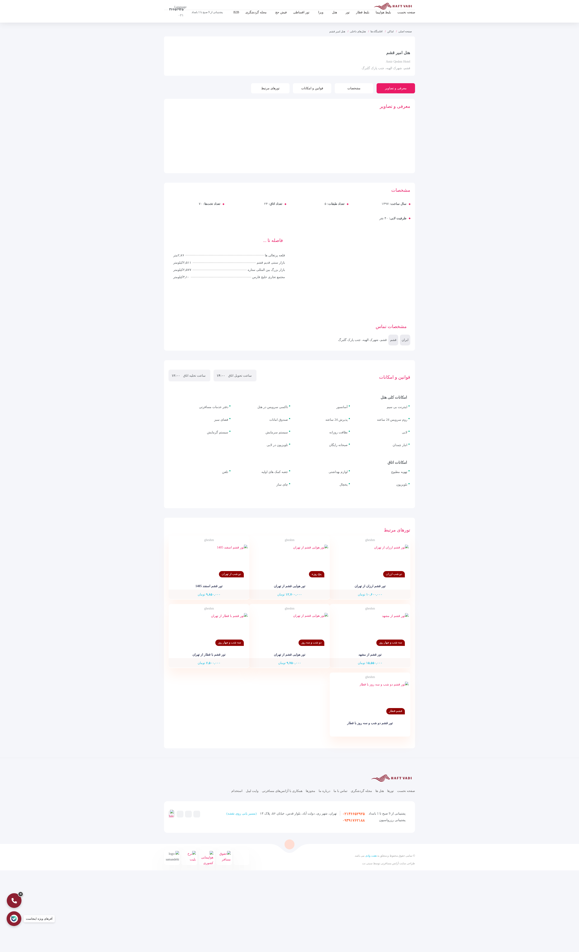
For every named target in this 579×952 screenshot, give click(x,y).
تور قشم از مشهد (370, 654)
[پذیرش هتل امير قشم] (219, 130)
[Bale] (171, 814)
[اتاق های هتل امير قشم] (186, 130)
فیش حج (281, 12)
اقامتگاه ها (376, 31)
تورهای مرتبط (270, 88)
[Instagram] (188, 813)
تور (348, 12)
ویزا (320, 12)
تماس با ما (340, 791)
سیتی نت (367, 863)
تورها (390, 791)
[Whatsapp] (180, 813)
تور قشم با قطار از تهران (208, 654)
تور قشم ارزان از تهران (370, 586)
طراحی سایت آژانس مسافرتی (397, 863)
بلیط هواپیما (383, 12)
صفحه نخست (406, 12)
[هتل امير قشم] (252, 130)
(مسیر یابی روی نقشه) (241, 813)
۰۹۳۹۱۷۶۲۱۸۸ (353, 820)
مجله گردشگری (256, 12)
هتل (334, 12)
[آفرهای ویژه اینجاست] (14, 918)
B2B (236, 12)
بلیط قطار (362, 12)
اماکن (390, 31)
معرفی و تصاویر (396, 88)
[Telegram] (196, 813)
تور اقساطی (301, 12)
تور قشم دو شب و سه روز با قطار (370, 723)
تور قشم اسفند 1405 (209, 586)
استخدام (236, 791)
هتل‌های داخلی (358, 31)
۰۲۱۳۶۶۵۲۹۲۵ (353, 814)
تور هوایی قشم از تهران (289, 586)
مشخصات (354, 88)
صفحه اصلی (405, 31)
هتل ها (379, 791)
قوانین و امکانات (312, 88)
